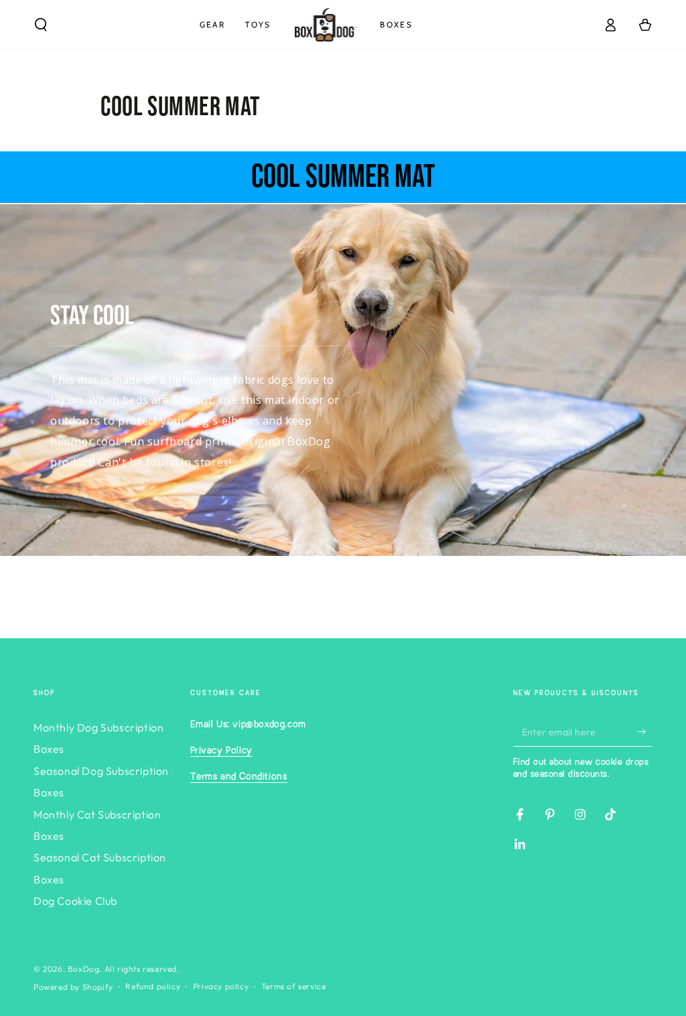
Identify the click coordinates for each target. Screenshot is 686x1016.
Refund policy (152, 986)
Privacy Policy (221, 750)
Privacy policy (221, 986)
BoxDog (84, 969)
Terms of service (293, 986)
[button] (40, 25)
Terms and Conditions (238, 777)
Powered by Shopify (73, 987)
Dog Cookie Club (75, 901)
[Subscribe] (645, 731)
